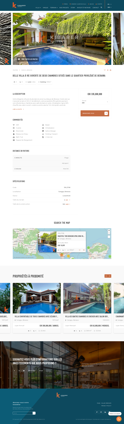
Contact (96, 7)
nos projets (64, 7)
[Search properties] (101, 7)
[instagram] (19, 370)
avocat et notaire (84, 7)
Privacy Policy (106, 405)
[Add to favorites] (7, 286)
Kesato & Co (42, 419)
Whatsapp (31, 370)
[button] (110, 256)
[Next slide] (109, 39)
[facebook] (14, 370)
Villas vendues (106, 403)
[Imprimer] (110, 70)
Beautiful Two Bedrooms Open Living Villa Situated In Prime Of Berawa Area (71, 236)
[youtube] (24, 370)
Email (41, 370)
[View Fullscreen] (109, 236)
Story (73, 7)
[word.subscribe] (34, 413)
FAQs (98, 403)
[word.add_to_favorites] (105, 70)
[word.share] (107, 70)
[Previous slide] (14, 39)
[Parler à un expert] (118, 418)
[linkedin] (105, 412)
